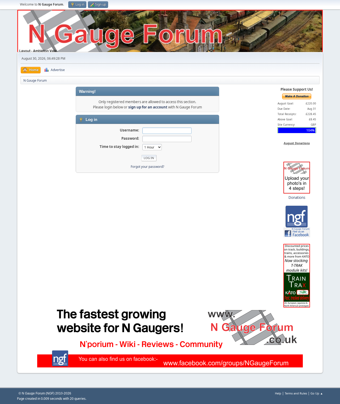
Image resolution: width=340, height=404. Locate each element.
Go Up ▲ (317, 393)
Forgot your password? (147, 166)
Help (278, 393)
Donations (296, 197)
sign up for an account (147, 107)
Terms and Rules (296, 393)
